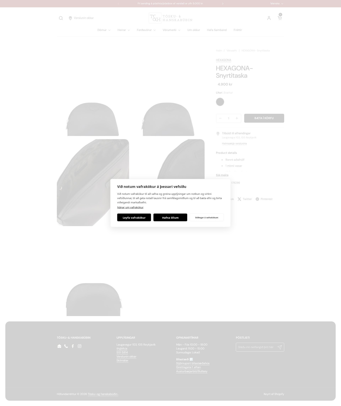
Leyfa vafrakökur (134, 217)
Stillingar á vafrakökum (206, 217)
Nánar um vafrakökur (130, 207)
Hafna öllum (170, 217)
